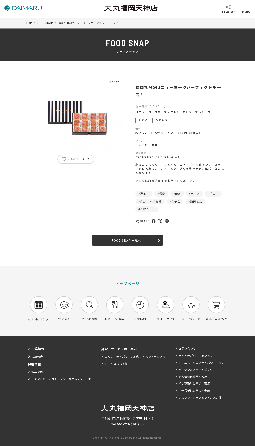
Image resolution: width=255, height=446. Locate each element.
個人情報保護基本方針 (193, 377)
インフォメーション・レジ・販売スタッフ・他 (61, 379)
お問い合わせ (187, 348)
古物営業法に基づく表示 (194, 391)
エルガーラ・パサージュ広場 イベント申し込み (135, 357)
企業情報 (37, 348)
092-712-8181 (127, 424)
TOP (29, 23)
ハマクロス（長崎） (117, 364)
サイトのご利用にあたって (196, 356)
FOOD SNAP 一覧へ (126, 240)
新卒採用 (37, 372)
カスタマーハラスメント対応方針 (200, 398)
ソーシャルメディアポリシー (197, 370)
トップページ (127, 283)
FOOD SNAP (45, 23)
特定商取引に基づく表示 (194, 383)
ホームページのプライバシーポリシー (203, 363)
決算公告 (37, 357)
